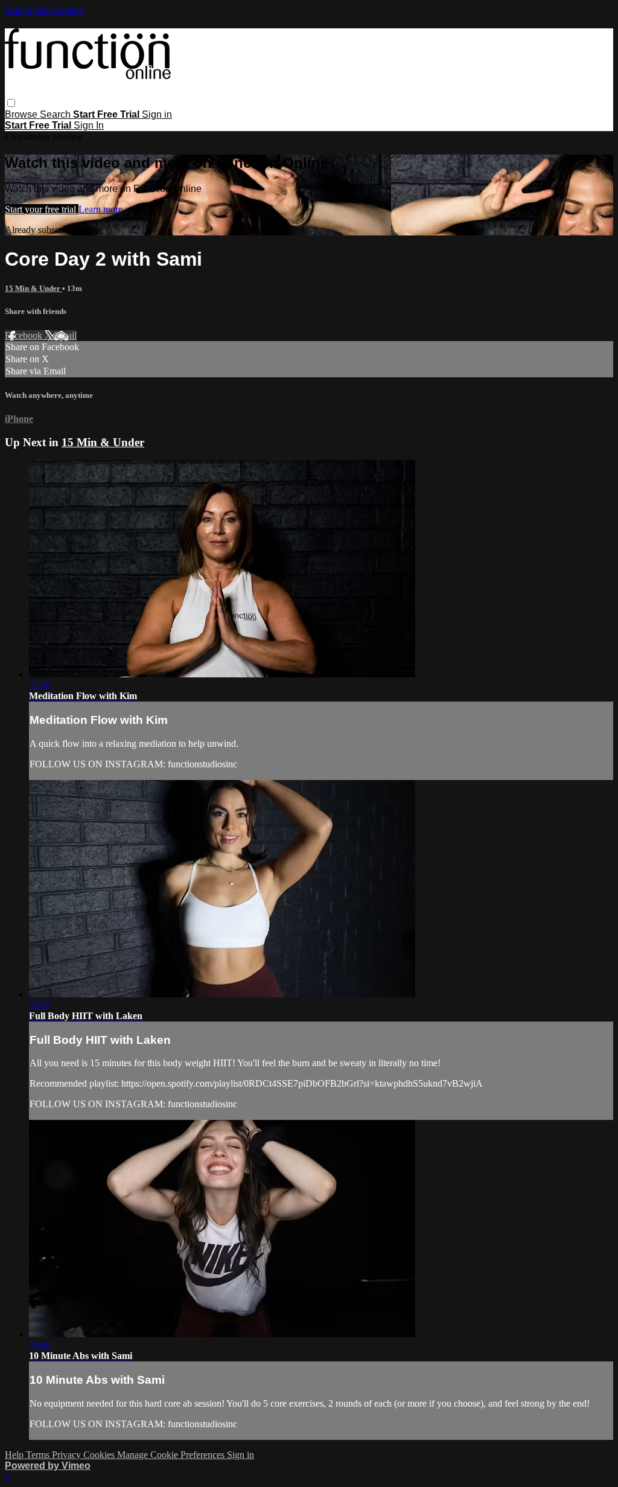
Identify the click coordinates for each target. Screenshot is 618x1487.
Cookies (100, 1455)
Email (65, 335)
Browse (22, 114)
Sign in (157, 114)
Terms (39, 1455)
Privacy (67, 1455)
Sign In (89, 125)
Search (56, 114)
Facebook (25, 335)
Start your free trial (41, 209)
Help (15, 1455)
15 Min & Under (33, 288)
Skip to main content (44, 10)
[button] (11, 103)
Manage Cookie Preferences (172, 1455)
